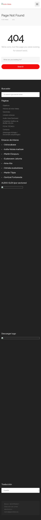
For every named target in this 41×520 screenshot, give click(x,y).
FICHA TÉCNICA (8, 126)
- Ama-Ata (7, 163)
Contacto (6, 130)
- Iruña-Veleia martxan (13, 149)
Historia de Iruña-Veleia (11, 109)
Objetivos (6, 105)
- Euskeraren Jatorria (12, 158)
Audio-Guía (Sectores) (10, 118)
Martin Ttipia (10, 172)
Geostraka (6, 112)
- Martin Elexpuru (11, 154)
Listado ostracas (9, 115)
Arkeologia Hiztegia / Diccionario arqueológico (11, 133)
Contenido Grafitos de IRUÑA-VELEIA (10, 122)
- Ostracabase (9, 144)
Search (20, 67)
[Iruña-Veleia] (6, 4)
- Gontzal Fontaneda (12, 177)
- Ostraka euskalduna (13, 168)
